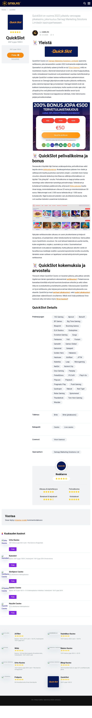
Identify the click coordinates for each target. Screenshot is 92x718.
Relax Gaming (59, 393)
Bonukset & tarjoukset (48, 496)
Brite (56, 415)
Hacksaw (57, 357)
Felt (68, 339)
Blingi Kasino (66, 663)
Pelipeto (18, 677)
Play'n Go (83, 375)
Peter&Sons (59, 375)
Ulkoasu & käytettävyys (48, 489)
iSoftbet (69, 357)
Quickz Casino (15, 588)
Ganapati (69, 348)
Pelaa (14, 55)
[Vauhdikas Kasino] (54, 633)
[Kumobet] (5, 558)
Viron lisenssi (74, 67)
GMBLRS (45, 32)
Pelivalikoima (74, 489)
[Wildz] (5, 647)
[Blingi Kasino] (54, 662)
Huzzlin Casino (15, 603)
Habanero (72, 353)
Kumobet (13, 556)
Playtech (68, 380)
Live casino (68, 427)
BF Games (58, 321)
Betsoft (82, 317)
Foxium (77, 339)
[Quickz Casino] (5, 591)
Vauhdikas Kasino (68, 634)
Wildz (17, 648)
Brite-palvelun (75, 186)
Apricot (71, 317)
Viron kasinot (62, 299)
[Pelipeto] (6, 676)
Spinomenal (74, 393)
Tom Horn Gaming (75, 398)
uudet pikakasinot (82, 292)
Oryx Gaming (59, 371)
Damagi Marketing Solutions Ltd (66, 452)
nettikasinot (72, 279)
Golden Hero (59, 353)
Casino (56, 427)
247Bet (18, 634)
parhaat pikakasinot (61, 292)
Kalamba (57, 362)
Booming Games (72, 326)
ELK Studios (59, 330)
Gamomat (57, 348)
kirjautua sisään (21, 520)
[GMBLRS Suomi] (11, 3)
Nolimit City (68, 366)
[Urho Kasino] (5, 543)
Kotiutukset (74, 496)
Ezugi (74, 335)
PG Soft (71, 375)
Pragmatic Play (60, 384)
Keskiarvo (61, 474)
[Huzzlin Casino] (5, 609)
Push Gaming (76, 384)
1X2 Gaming (58, 317)
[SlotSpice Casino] (5, 577)
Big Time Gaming (73, 321)
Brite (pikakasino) (69, 415)
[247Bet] (5, 633)
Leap (68, 362)
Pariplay (72, 371)
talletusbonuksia (49, 169)
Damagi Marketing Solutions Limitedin (63, 61)
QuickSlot (65, 677)
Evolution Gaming (60, 335)
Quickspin (58, 389)
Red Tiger (81, 389)
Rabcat (69, 389)
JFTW (79, 357)
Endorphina (73, 330)
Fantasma (58, 339)
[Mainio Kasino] (54, 647)
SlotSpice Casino (16, 572)
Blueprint (57, 326)
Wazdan (57, 402)
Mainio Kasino (66, 648)
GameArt (57, 344)
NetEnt (56, 366)
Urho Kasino (14, 540)
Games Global (71, 344)
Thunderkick (58, 398)
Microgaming (79, 362)
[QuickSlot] (53, 687)
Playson (57, 380)
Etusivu (4, 10)
